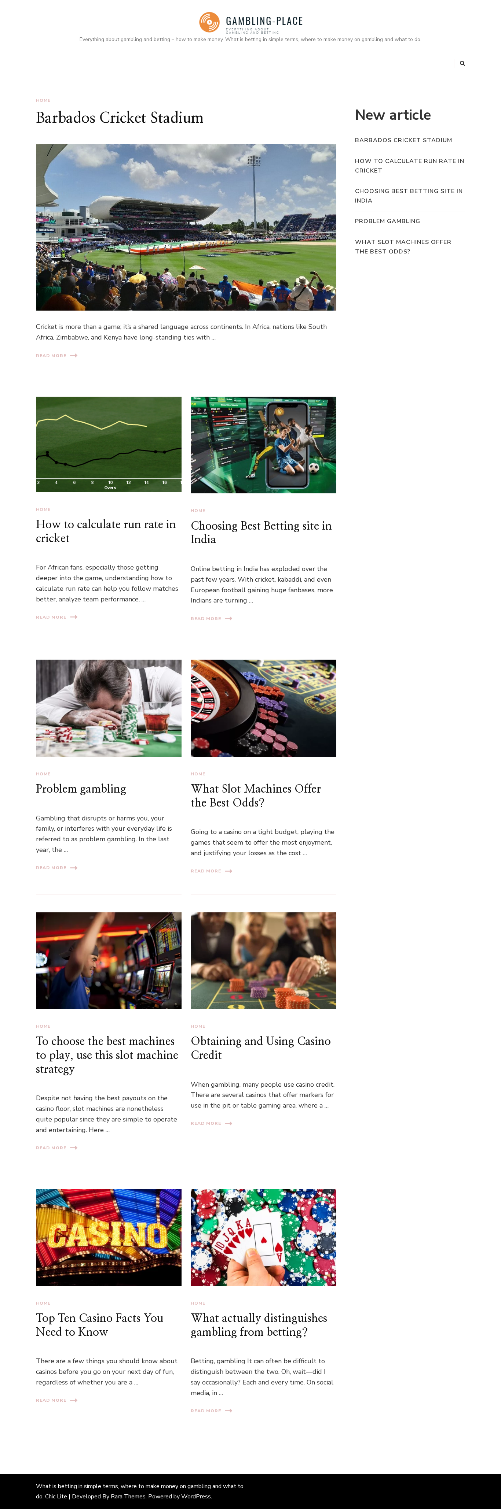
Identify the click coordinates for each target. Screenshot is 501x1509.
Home (43, 100)
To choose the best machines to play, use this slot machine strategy (107, 1055)
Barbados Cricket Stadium (120, 118)
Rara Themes (128, 1497)
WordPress (196, 1497)
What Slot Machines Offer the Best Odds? (403, 247)
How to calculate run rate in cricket (409, 166)
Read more (51, 356)
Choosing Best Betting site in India (409, 196)
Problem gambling (81, 789)
